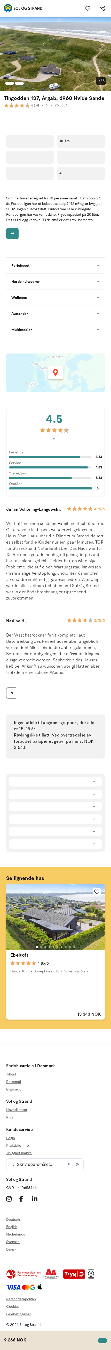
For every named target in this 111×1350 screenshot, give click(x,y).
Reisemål (13, 1081)
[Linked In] (38, 1199)
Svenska (13, 1241)
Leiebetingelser (18, 1314)
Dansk (11, 1249)
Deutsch (13, 1219)
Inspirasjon (14, 1089)
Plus (9, 1117)
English (11, 1226)
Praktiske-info (17, 1145)
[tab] (37, 947)
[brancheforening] (24, 1277)
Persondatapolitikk (21, 1299)
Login (10, 1138)
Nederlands (15, 1234)
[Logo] (21, 8)
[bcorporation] (92, 1277)
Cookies (12, 1306)
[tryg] (75, 1277)
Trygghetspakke (19, 1153)
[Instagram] (12, 1199)
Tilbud (11, 1074)
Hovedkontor (16, 1110)
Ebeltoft (19, 955)
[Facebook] (25, 1199)
